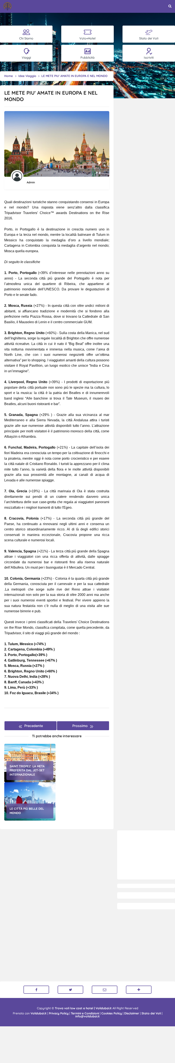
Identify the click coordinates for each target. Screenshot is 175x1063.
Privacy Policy (59, 1013)
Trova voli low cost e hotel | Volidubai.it (83, 1008)
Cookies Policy (111, 1013)
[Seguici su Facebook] (36, 990)
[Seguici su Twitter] (70, 990)
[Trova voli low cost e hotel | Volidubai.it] (7, 6)
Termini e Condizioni (85, 1013)
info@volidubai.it (87, 1016)
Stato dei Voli (151, 1013)
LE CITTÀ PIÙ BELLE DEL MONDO (27, 811)
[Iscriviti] (139, 990)
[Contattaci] (104, 990)
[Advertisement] (146, 855)
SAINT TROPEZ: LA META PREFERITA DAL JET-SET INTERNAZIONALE (27, 770)
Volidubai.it (39, 1013)
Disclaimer (131, 1013)
